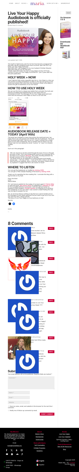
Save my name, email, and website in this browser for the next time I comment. (30, 406)
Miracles (28, 155)
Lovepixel (72, 462)
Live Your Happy (64, 434)
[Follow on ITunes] (22, 454)
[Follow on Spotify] (12, 454)
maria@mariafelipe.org (14, 445)
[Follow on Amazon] (17, 450)
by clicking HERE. (38, 170)
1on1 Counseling (39, 445)
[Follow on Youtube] (7, 454)
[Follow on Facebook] (6, 450)
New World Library (25, 185)
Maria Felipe (12, 25)
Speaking (40, 451)
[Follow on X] (12, 450)
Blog (64, 449)
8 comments (20, 25)
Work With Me (52, 3)
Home (11, 3)
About (17, 3)
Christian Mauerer (30, 188)
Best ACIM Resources (65, 446)
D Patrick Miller (49, 184)
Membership (65, 3)
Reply (51, 228)
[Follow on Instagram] (22, 450)
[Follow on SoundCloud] (17, 454)
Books (24, 3)
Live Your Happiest (65, 437)
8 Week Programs (39, 448)
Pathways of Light (48, 185)
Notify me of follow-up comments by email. (23, 410)
